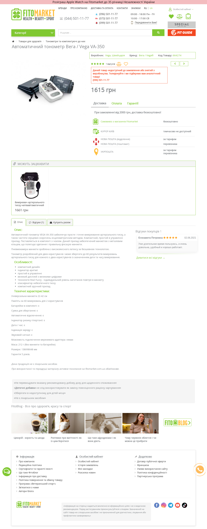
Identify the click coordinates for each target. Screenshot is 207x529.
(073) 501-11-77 (108, 18)
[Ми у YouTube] (177, 504)
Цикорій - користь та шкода (29, 437)
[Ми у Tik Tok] (184, 504)
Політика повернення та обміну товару (40, 479)
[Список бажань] (171, 17)
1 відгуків (110, 63)
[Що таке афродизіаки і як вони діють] (103, 423)
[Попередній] (175, 63)
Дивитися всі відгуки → (150, 257)
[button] (188, 17)
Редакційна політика (30, 465)
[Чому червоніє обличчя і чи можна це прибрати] (140, 423)
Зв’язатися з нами (29, 487)
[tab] (100, 103)
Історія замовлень (88, 465)
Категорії (20, 33)
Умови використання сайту (152, 468)
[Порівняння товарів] (180, 17)
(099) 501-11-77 (108, 23)
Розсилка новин (87, 472)
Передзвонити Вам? (146, 22)
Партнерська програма (150, 476)
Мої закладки (85, 468)
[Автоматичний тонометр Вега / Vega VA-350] (48, 89)
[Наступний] (184, 63)
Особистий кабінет (88, 461)
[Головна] (13, 41)
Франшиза (143, 465)
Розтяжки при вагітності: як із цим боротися (66, 439)
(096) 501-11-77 (108, 14)
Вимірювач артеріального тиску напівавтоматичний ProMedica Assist (29, 205)
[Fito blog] (177, 422)
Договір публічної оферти (151, 461)
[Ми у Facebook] (156, 504)
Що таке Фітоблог (28, 472)
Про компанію (27, 461)
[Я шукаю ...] (158, 32)
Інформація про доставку (33, 476)
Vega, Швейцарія (115, 55)
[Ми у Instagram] (163, 504)
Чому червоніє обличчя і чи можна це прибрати (140, 439)
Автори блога (26, 491)
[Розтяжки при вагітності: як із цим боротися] (66, 423)
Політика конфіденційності (152, 472)
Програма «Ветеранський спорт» (37, 483)
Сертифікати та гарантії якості (36, 468)
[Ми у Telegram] (170, 504)
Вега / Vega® (146, 55)
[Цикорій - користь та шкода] (29, 423)
